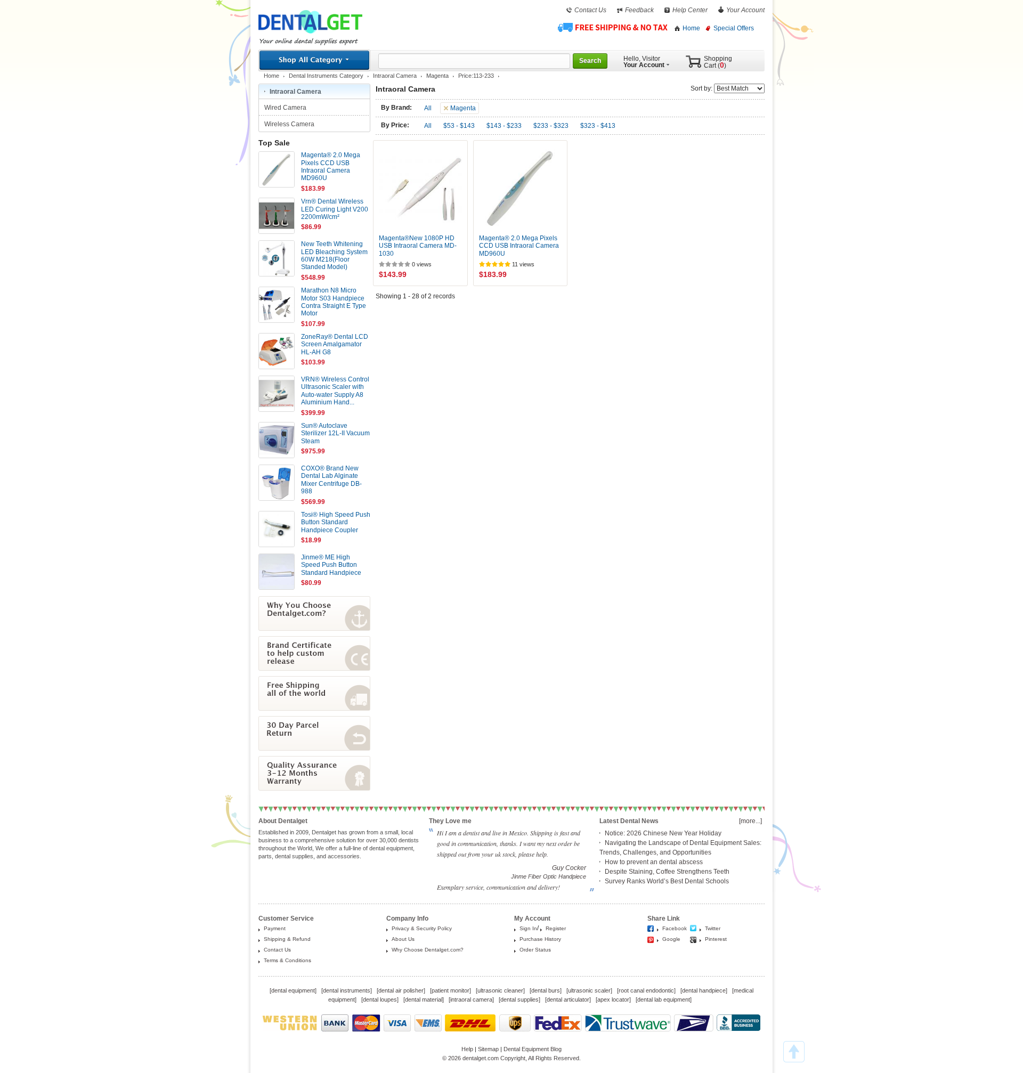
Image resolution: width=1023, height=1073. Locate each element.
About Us (403, 939)
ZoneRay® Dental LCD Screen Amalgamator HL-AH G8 (334, 344)
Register (556, 928)
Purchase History (540, 939)
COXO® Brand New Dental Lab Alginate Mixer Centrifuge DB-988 (331, 480)
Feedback (639, 10)
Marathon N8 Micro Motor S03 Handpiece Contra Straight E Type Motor (333, 302)
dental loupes (380, 999)
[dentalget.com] (310, 35)
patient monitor (450, 990)
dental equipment (293, 990)
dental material (423, 999)
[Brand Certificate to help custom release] (314, 668)
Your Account (745, 10)
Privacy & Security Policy (422, 928)
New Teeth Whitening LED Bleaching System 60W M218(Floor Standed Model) (334, 255)
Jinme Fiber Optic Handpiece (548, 876)
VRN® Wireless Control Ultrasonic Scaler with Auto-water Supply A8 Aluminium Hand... (335, 391)
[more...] (750, 821)
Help (467, 1049)
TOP (794, 1051)
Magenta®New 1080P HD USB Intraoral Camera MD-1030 (418, 245)
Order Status (535, 950)
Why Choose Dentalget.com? (428, 950)
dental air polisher (401, 990)
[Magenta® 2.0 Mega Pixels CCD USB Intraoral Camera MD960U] (520, 187)
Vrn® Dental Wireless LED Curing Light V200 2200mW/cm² (334, 209)
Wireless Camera (290, 124)
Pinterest (716, 939)
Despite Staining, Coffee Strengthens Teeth (667, 871)
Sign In (528, 928)
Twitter (712, 928)
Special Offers (733, 28)
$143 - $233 (504, 125)
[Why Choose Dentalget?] (314, 628)
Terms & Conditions (287, 960)
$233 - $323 (551, 125)
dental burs (545, 990)
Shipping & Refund (287, 939)
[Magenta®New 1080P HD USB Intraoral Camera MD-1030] (420, 187)
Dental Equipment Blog (533, 1049)
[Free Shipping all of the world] (314, 708)
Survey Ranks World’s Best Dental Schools (667, 881)
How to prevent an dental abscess (654, 862)
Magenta (437, 75)
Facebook (674, 928)
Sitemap (488, 1049)
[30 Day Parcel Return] (314, 748)
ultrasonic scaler (589, 990)
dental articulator (568, 999)
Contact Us (590, 10)
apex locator (613, 999)
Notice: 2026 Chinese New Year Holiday (663, 833)
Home (691, 28)
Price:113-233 (476, 75)
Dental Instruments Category (326, 75)
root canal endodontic (646, 990)
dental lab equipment (663, 999)
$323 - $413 (597, 125)
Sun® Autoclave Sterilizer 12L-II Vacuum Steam (335, 433)
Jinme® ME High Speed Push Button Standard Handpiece (331, 565)
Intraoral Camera (395, 75)
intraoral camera (471, 999)
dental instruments (346, 990)
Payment (275, 928)
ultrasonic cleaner (500, 990)
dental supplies (519, 999)
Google (671, 939)
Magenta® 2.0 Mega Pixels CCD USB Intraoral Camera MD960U (519, 245)
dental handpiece (704, 990)
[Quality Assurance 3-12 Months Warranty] (314, 788)
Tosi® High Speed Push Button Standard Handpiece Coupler (335, 522)
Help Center (690, 10)
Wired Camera (286, 107)
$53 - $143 (459, 125)
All (428, 108)
